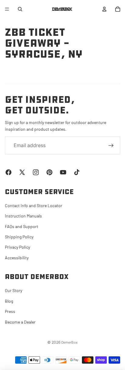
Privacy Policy (17, 247)
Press (10, 311)
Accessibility (17, 257)
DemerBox (69, 342)
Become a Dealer (20, 322)
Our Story (13, 290)
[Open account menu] (104, 9)
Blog (9, 301)
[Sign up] (111, 145)
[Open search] (20, 9)
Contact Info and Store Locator (33, 205)
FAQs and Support (21, 226)
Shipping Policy (19, 236)
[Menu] (7, 9)
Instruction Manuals (23, 215)
